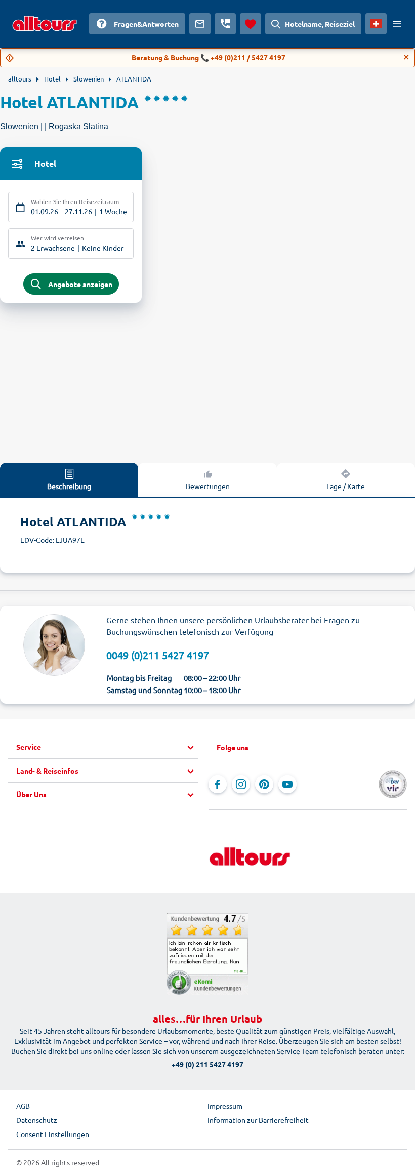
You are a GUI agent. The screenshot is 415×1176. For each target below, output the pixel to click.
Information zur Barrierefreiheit (258, 1119)
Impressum (225, 1105)
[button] (107, 747)
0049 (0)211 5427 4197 (157, 654)
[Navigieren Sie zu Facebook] (218, 784)
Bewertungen (208, 486)
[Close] (406, 57)
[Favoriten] (250, 23)
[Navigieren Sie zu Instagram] (241, 784)
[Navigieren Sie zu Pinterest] (264, 784)
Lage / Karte (345, 486)
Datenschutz (36, 1119)
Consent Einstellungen (52, 1134)
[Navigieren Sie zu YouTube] (287, 784)
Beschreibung (69, 486)
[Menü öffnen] (397, 24)
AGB (23, 1105)
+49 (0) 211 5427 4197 (207, 1064)
